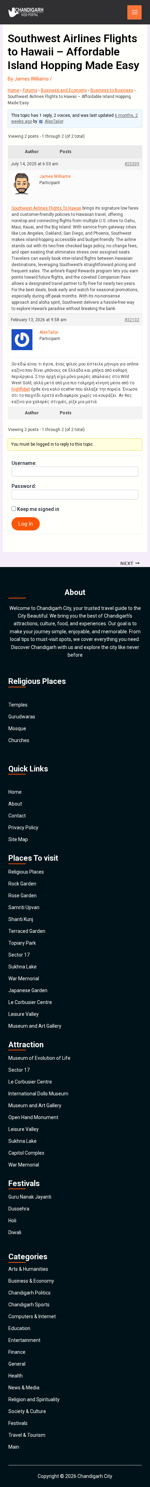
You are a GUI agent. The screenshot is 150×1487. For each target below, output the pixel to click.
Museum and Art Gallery (34, 1026)
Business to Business (111, 90)
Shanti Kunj (20, 919)
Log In (25, 524)
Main (13, 1447)
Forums (30, 90)
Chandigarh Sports (29, 1304)
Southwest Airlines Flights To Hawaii (46, 208)
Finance (16, 1352)
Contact (17, 815)
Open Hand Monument (33, 1117)
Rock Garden (22, 883)
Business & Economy (31, 1281)
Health (15, 1376)
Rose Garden (22, 895)
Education (19, 1328)
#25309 (132, 163)
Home (13, 90)
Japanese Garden (27, 990)
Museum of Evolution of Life (39, 1058)
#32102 (132, 319)
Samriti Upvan (23, 907)
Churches (18, 740)
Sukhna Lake (22, 966)
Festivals (18, 1423)
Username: (24, 463)
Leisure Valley (23, 1014)
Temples (18, 705)
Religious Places (26, 872)
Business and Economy (64, 90)
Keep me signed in (38, 509)
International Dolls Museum (38, 1093)
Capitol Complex (26, 1153)
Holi (12, 1220)
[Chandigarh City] (25, 12)
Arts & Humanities (28, 1269)
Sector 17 (19, 955)
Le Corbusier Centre (30, 1002)
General (16, 1364)
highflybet (21, 389)
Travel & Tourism (26, 1435)
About (15, 804)
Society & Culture (27, 1411)
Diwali (14, 1232)
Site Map (18, 839)
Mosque (17, 728)
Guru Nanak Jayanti (29, 1197)
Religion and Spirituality (34, 1399)
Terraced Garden (26, 931)
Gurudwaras (21, 716)
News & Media (23, 1387)
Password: (24, 486)
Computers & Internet (32, 1316)
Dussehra (18, 1209)
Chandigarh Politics (29, 1293)
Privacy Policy (23, 827)
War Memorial (23, 978)
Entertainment (24, 1340)
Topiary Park (22, 943)
